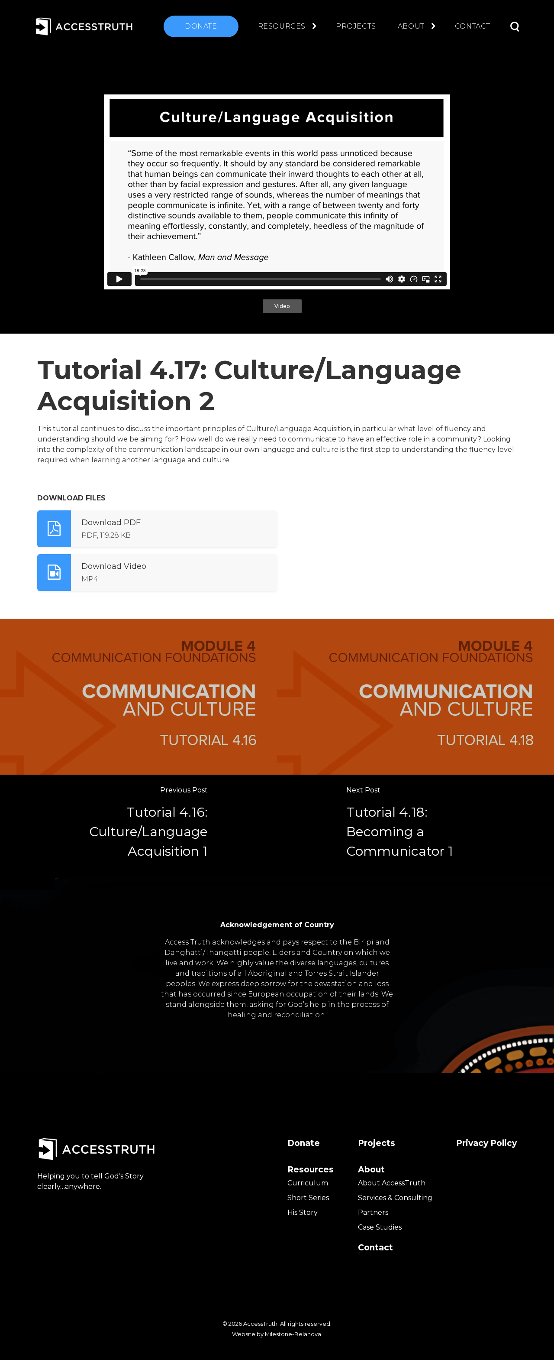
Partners (373, 1212)
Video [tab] (282, 306)
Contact (472, 26)
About (411, 26)
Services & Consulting (395, 1198)
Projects (356, 26)
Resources (282, 26)
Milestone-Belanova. (293, 1334)
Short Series (308, 1198)
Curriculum (307, 1183)
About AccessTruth (391, 1183)
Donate (201, 26)
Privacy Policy (486, 1143)
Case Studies (380, 1227)
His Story (302, 1212)
